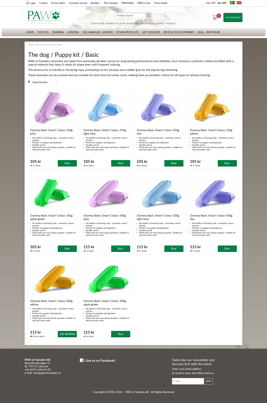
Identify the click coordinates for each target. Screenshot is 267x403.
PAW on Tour (144, 3)
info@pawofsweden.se (47, 373)
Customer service (78, 3)
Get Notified (67, 334)
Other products (127, 32)
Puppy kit (50, 45)
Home (30, 32)
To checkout (233, 17)
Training (58, 32)
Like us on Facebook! (100, 360)
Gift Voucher (151, 32)
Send (208, 381)
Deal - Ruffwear (208, 32)
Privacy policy (58, 3)
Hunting (73, 32)
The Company (111, 3)
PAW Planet (128, 3)
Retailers (95, 3)
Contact (43, 3)
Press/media (160, 3)
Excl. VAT (211, 3)
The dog (43, 32)
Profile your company (178, 32)
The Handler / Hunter (97, 32)
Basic (59, 45)
